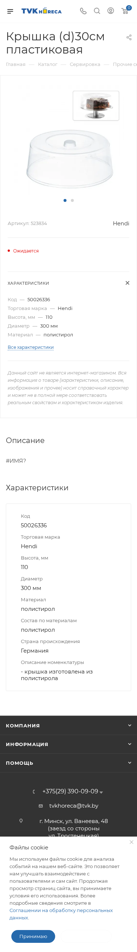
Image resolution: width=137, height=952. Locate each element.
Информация (27, 744)
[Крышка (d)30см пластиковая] (68, 139)
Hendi (121, 223)
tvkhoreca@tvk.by (73, 805)
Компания (23, 725)
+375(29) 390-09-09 (70, 791)
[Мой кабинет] (110, 11)
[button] (65, 200)
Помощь (19, 763)
